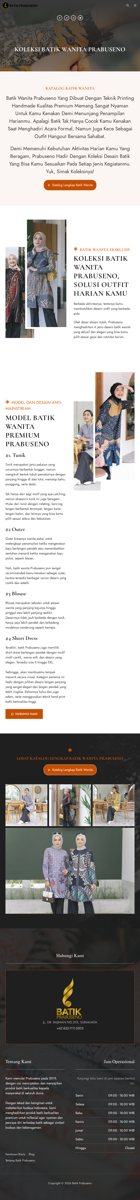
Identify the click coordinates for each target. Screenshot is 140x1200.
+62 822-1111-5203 (70, 1028)
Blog (31, 1154)
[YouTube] (80, 17)
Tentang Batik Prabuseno (20, 1160)
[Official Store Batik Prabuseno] (20, 5)
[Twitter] (66, 17)
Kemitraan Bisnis (15, 1154)
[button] (127, 5)
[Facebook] (59, 17)
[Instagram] (73, 17)
